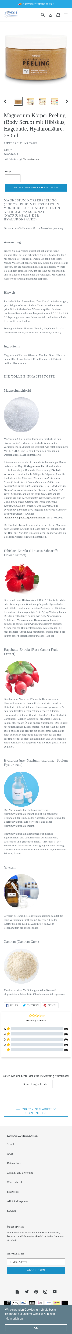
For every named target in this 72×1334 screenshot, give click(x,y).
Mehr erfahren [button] (14, 1318)
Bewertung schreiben (36, 1084)
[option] (18, 101)
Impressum (13, 1191)
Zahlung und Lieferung (20, 1172)
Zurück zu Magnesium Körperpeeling (38, 1111)
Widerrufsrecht (15, 1182)
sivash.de (12, 1240)
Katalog (11, 1210)
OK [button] (36, 1327)
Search (11, 1144)
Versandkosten (31, 159)
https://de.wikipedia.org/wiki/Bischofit (24, 517)
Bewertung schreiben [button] (36, 1020)
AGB (10, 1153)
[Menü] (66, 14)
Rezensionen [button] (9, 1063)
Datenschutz (14, 1163)
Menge (8, 171)
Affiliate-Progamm (17, 1201)
